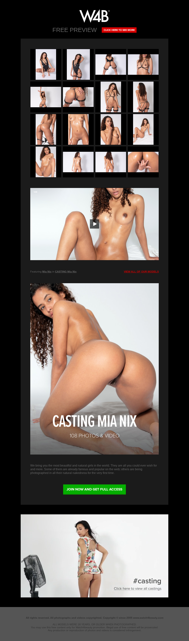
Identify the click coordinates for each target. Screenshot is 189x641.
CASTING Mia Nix (66, 271)
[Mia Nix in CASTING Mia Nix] (94, 369)
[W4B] (94, 16)
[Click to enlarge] (45, 64)
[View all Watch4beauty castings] (94, 596)
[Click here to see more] (119, 30)
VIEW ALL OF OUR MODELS (141, 271)
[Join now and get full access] (94, 489)
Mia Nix (46, 271)
